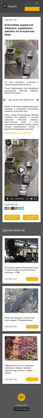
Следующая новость (30, 217)
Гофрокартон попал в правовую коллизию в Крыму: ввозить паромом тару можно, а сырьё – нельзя (19, 369)
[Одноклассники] (9, 208)
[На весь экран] (35, 199)
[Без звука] (31, 199)
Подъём (12, 6)
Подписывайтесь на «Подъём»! (18, 133)
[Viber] (16, 208)
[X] (12, 208)
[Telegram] (22, 208)
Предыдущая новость (12, 217)
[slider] (19, 198)
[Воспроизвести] (7, 199)
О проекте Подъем (21, 409)
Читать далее (32, 279)
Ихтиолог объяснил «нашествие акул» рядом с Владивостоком (19, 319)
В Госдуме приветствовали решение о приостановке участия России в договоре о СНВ (21, 270)
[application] (21, 170)
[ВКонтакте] (6, 208)
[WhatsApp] (19, 208)
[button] (21, 170)
